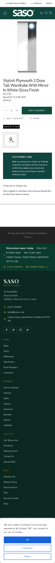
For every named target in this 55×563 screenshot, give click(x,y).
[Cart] (50, 13)
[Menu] (5, 13)
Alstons (7, 404)
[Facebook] (6, 330)
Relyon (7, 420)
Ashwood (8, 409)
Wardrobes (9, 362)
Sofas (6, 351)
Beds (6, 346)
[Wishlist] (46, 13)
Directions (8, 445)
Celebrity (8, 425)
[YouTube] (21, 330)
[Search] (41, 13)
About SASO (9, 462)
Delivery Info (9, 476)
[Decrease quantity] (5, 110)
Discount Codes (11, 498)
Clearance (8, 372)
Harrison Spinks (16, 3)
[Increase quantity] (18, 110)
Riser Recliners (11, 367)
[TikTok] (28, 330)
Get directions (35, 267)
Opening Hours (11, 451)
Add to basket (36, 110)
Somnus (37, 3)
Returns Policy (10, 482)
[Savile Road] (10, 140)
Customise (27, 548)
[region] (27, 540)
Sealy (49, 3)
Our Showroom (11, 440)
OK (27, 539)
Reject (27, 556)
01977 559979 (15, 267)
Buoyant (7, 414)
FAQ (6, 492)
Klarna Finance (10, 487)
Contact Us (9, 456)
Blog (6, 503)
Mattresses (9, 356)
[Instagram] (13, 330)
